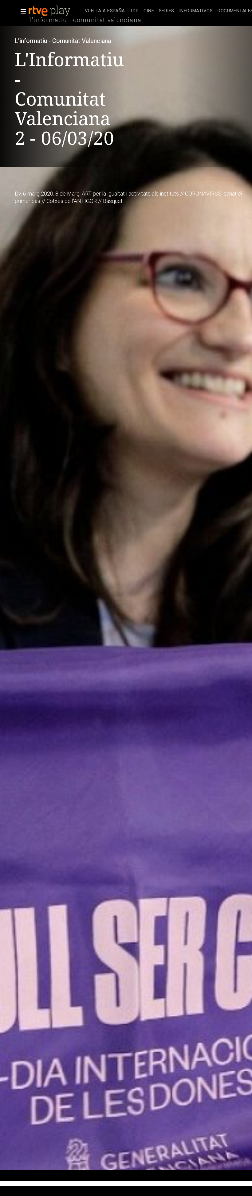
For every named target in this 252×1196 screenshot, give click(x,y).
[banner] (55, 11)
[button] (21, 11)
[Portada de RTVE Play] (50, 11)
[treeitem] (105, 11)
